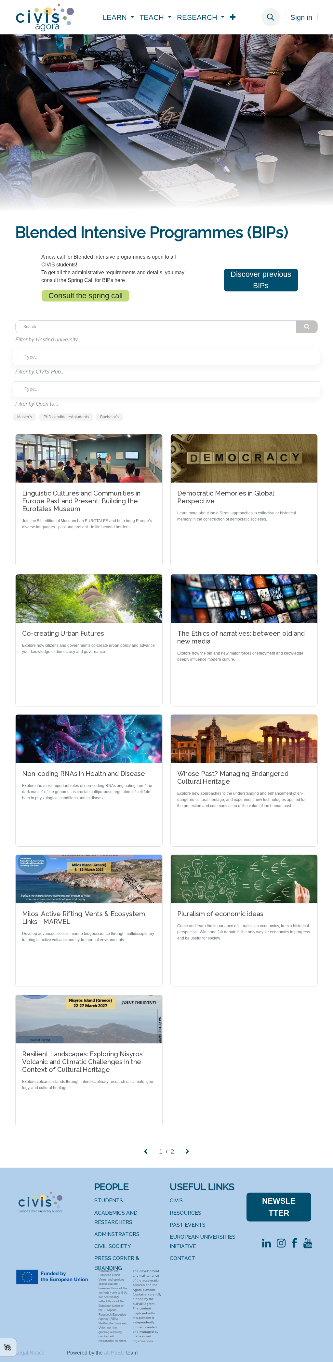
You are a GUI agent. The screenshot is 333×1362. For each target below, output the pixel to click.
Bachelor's (109, 417)
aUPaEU (115, 1353)
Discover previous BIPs (261, 280)
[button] (270, 17)
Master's (24, 417)
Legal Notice (30, 1353)
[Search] (307, 326)
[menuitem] (118, 17)
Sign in (301, 17)
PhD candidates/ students (66, 417)
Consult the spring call (85, 295)
